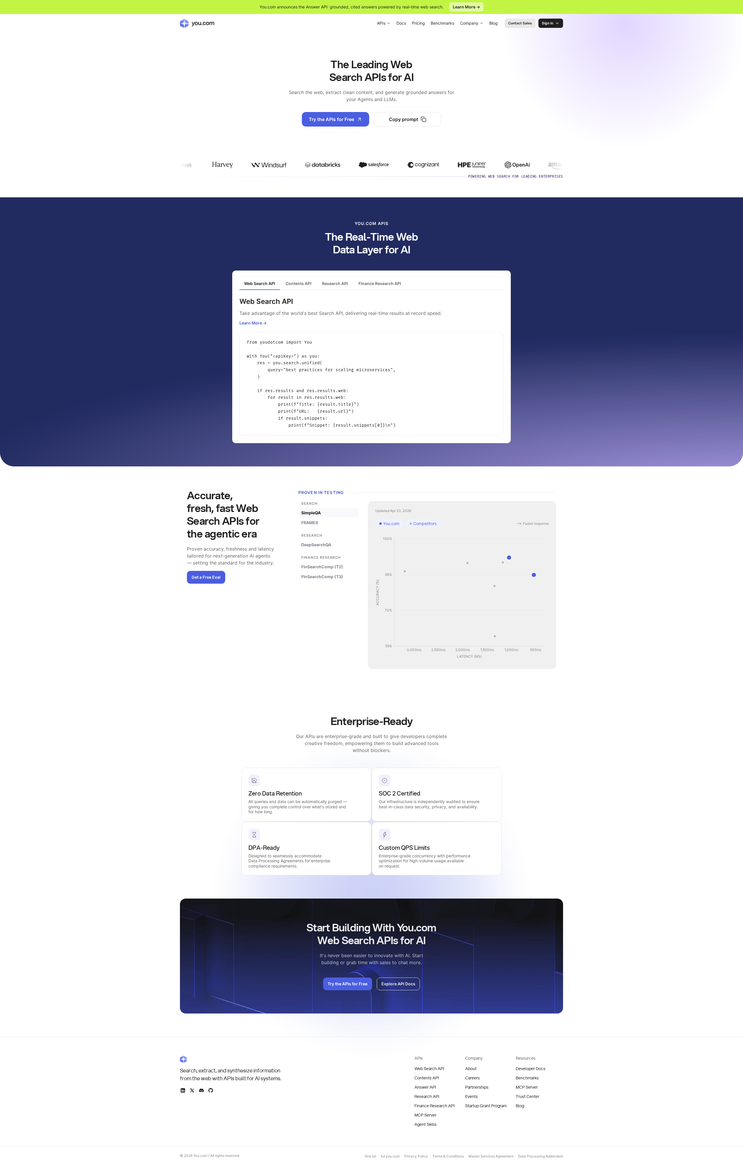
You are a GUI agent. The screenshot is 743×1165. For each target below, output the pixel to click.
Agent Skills (425, 1125)
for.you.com (390, 1156)
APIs (381, 23)
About (471, 1069)
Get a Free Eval (206, 577)
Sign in (547, 23)
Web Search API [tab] (259, 283)
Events (471, 1097)
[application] (462, 598)
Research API (426, 1097)
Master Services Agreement (490, 1156)
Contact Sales (520, 23)
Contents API (426, 1078)
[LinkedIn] (183, 1090)
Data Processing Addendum (540, 1156)
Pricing (418, 23)
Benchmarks (442, 23)
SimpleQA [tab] (311, 512)
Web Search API (429, 1069)
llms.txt (370, 1156)
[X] (192, 1090)
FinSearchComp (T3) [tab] (322, 576)
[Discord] (201, 1090)
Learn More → (466, 6)
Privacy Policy (416, 1156)
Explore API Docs (398, 983)
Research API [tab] (335, 283)
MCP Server (425, 1115)
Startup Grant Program (486, 1106)
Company (469, 23)
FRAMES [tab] (309, 522)
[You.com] (231, 1059)
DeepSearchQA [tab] (316, 544)
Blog (493, 23)
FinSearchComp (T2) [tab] (322, 566)
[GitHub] (211, 1090)
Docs (401, 23)
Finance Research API (434, 1106)
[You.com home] (197, 23)
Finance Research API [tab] (379, 283)
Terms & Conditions (448, 1156)
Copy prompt (403, 119)
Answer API (425, 1087)
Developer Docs (530, 1069)
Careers (472, 1078)
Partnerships (476, 1087)
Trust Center (527, 1097)
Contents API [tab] (298, 283)
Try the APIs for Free (331, 119)
